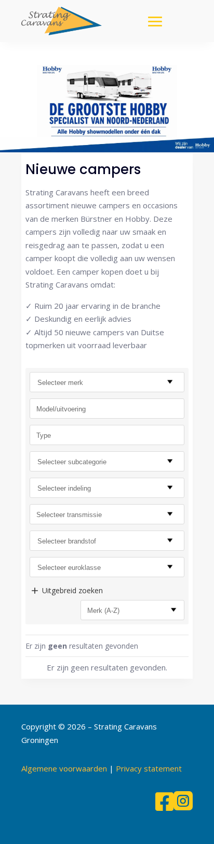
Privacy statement (149, 768)
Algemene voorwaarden (64, 768)
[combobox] (107, 382)
